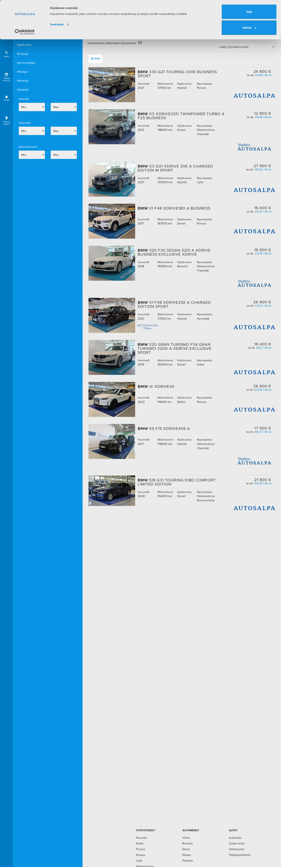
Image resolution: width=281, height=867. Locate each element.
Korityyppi (22, 54)
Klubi (6, 100)
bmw (97, 59)
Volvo (186, 837)
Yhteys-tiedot (6, 123)
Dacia (186, 849)
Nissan (186, 854)
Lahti (139, 860)
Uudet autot (237, 843)
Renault (187, 843)
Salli (249, 11)
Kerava (140, 854)
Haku (6, 56)
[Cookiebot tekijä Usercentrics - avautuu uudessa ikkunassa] (24, 32)
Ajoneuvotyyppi (26, 63)
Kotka (139, 843)
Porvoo (140, 849)
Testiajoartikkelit (239, 854)
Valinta (246, 27)
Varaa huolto (6, 79)
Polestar (187, 860)
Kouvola (141, 837)
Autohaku (235, 837)
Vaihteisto (22, 81)
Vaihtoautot (236, 849)
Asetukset (57, 24)
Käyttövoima (24, 45)
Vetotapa (22, 72)
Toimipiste (23, 90)
